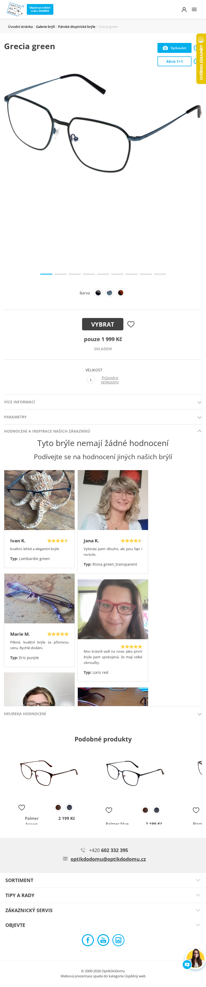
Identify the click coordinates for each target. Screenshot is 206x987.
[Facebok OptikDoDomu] (88, 941)
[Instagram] (118, 941)
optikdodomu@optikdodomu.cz (108, 859)
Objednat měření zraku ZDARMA (40, 9)
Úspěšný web (135, 976)
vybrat (102, 324)
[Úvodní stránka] (15, 9)
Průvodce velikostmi (110, 380)
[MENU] (194, 9)
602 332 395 (108, 850)
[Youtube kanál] (103, 941)
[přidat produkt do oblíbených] (22, 807)
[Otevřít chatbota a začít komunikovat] (195, 959)
